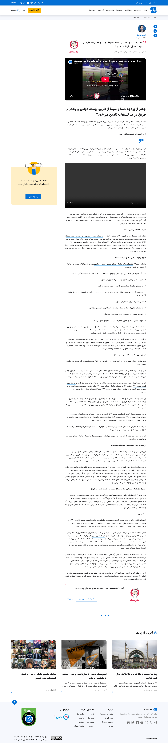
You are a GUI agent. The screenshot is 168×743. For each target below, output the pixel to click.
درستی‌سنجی (136, 17)
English (13, 2)
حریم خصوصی (151, 738)
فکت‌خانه (137, 10)
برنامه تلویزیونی (133, 134)
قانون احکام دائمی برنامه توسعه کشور (122, 495)
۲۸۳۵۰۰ (115, 370)
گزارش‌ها (100, 10)
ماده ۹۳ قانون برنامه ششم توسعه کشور (101, 342)
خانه (145, 10)
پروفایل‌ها (128, 10)
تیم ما (111, 726)
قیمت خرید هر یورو (129, 401)
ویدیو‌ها (119, 10)
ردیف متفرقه (119, 373)
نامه (106, 473)
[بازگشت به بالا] (14, 702)
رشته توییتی (122, 473)
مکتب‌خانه (110, 10)
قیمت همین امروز (98, 535)
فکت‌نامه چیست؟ (151, 2)
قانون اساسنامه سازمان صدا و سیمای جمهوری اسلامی (113, 264)
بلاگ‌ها (81, 718)
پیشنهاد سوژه (79, 726)
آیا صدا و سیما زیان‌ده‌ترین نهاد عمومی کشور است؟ (84, 236)
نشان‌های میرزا (107, 722)
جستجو (81, 722)
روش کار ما (138, 2)
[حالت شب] (24, 10)
